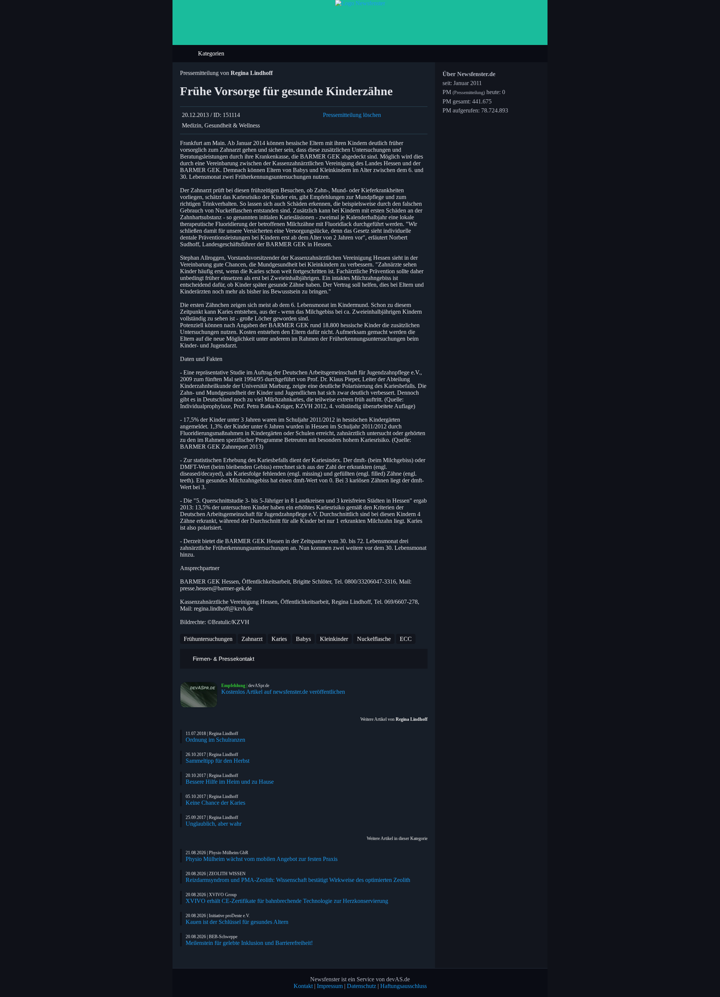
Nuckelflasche (374, 639)
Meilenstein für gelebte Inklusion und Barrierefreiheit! (249, 943)
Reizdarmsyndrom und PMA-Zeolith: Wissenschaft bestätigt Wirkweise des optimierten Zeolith (298, 880)
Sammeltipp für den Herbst (217, 760)
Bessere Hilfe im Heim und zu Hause (230, 781)
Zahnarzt (252, 639)
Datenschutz (361, 986)
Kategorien (212, 53)
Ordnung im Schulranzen (215, 740)
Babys (303, 639)
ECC (406, 639)
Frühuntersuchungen (208, 639)
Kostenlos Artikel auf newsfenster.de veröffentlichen (283, 692)
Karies (279, 639)
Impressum (330, 986)
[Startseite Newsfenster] (360, 3)
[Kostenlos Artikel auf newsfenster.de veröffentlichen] (200, 695)
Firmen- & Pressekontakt (222, 659)
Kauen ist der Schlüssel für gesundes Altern (237, 922)
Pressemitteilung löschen (352, 115)
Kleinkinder (334, 639)
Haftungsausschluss (403, 986)
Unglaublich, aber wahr (214, 823)
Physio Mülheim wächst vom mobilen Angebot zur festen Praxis (262, 859)
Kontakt (303, 986)
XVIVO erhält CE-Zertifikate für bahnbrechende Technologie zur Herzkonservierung (287, 901)
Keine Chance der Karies (215, 802)
